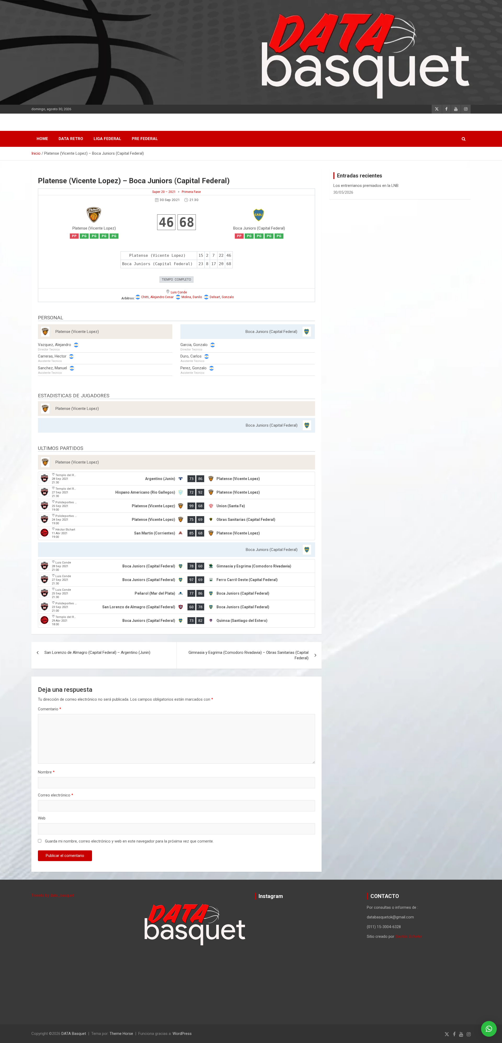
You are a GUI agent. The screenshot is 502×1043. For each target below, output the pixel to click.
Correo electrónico (55, 795)
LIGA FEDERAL (107, 138)
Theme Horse (121, 1033)
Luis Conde (179, 292)
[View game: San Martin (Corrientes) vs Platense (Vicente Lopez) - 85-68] (176, 533)
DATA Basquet (73, 1033)
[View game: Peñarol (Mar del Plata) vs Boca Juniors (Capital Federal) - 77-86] (176, 593)
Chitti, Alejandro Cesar (157, 297)
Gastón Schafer (408, 936)
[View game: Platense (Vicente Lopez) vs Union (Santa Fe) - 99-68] (176, 506)
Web (41, 818)
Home (42, 138)
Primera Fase (191, 192)
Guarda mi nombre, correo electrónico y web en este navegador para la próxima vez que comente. (129, 841)
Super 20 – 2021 (164, 192)
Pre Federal (145, 138)
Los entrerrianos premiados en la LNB (365, 185)
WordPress (182, 1033)
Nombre (46, 772)
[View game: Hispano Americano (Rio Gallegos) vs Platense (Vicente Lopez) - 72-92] (176, 492)
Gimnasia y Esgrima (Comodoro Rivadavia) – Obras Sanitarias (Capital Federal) (249, 655)
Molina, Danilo (191, 297)
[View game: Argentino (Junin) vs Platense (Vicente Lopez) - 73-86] (176, 479)
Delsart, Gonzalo (222, 297)
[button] (489, 1029)
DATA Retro (71, 138)
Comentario (49, 709)
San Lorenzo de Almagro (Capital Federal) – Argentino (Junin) (97, 652)
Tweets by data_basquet (52, 895)
